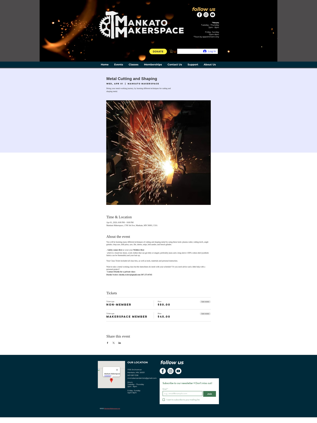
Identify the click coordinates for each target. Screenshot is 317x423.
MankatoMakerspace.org (112, 408)
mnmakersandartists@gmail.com (142, 378)
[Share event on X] (113, 343)
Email (165, 389)
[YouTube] (212, 14)
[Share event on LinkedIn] (120, 343)
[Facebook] (199, 14)
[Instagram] (206, 14)
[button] (171, 51)
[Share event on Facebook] (107, 343)
